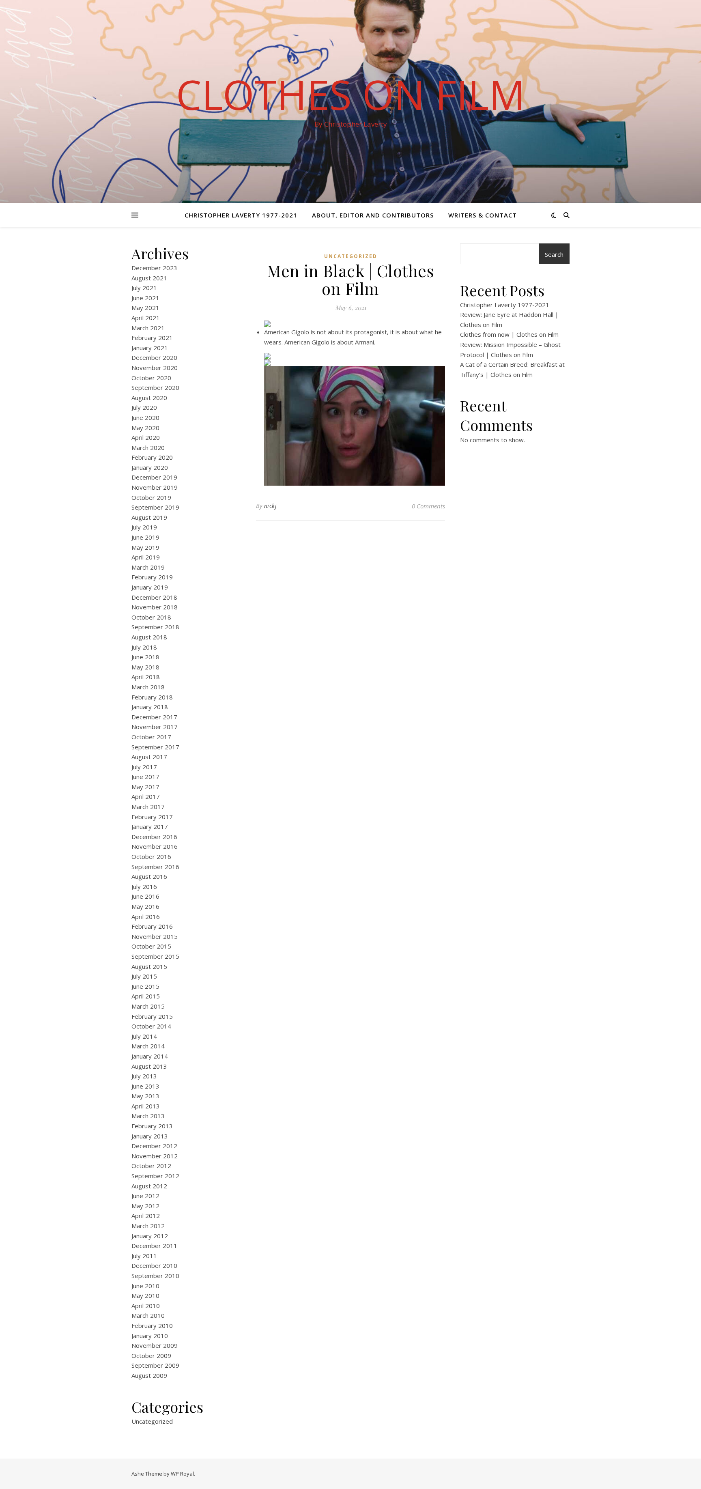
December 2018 (154, 597)
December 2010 (154, 1265)
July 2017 (144, 767)
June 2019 (145, 537)
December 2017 (154, 717)
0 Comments (428, 506)
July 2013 (144, 1076)
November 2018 (154, 607)
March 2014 (148, 1046)
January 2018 (149, 707)
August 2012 (149, 1186)
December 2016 (154, 837)
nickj (270, 506)
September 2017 (155, 747)
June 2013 (145, 1086)
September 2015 (155, 956)
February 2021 (152, 338)
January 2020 (149, 467)
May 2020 (145, 428)
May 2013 (145, 1096)
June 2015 (145, 986)
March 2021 (148, 328)
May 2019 (145, 547)
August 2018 (149, 637)
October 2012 (151, 1166)
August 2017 (149, 757)
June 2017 (145, 776)
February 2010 (152, 1325)
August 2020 (149, 398)
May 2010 (145, 1295)
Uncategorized (152, 1421)
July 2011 (144, 1256)
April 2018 (145, 677)
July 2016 (144, 886)
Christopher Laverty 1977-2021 (241, 215)
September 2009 (155, 1365)
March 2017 (148, 807)
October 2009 (151, 1355)
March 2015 (148, 1006)
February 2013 (152, 1126)
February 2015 (152, 1016)
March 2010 (148, 1315)
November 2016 (154, 846)
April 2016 (145, 916)
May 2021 (145, 307)
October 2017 (151, 737)
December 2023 (154, 268)
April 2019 (145, 557)
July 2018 (144, 647)
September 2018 (155, 627)
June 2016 (145, 896)
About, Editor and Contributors (373, 215)
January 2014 (149, 1056)
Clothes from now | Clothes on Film (509, 334)
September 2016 (155, 867)
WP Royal (182, 1473)
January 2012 (149, 1236)
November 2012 (154, 1156)
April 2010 (145, 1306)
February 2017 (152, 817)
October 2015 (151, 946)
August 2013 (149, 1066)
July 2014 (144, 1036)
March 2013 (148, 1116)
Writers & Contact (482, 215)
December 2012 (154, 1146)
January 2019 (149, 587)
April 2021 (145, 318)
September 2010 (155, 1276)
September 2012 (155, 1176)
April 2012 (145, 1215)
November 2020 (154, 368)
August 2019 (149, 517)
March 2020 (148, 447)
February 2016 (152, 926)
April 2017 (145, 796)
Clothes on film (350, 94)
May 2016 (145, 906)
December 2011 (154, 1246)
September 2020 (155, 387)
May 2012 (145, 1206)
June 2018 (145, 657)
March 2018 (148, 687)
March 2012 (148, 1226)
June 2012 (145, 1196)
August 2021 (149, 278)
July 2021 (144, 288)
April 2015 (145, 996)
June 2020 (145, 417)
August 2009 (149, 1375)
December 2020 (154, 357)
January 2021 (149, 348)
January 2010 (149, 1336)
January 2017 (149, 826)
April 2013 (145, 1106)
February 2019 (152, 577)
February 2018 (152, 697)
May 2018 (145, 667)
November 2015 (154, 936)
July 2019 (144, 527)
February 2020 (152, 457)
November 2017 (154, 727)
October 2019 (151, 497)
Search (554, 254)
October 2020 (151, 378)
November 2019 (154, 487)
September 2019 (155, 507)
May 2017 (145, 787)
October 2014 (151, 1026)
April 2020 (145, 437)
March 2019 (148, 567)
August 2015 (149, 966)
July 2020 (144, 407)
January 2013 (149, 1136)
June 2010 (145, 1286)
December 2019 (154, 477)
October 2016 (151, 856)
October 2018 (151, 617)
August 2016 (149, 876)
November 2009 (154, 1345)
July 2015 (144, 976)
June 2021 (145, 298)
